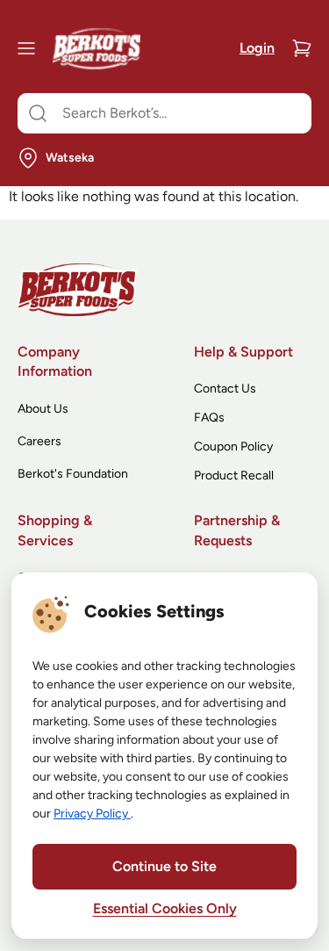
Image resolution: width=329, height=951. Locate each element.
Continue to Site (164, 866)
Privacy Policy (92, 813)
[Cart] (301, 48)
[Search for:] (164, 113)
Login (257, 48)
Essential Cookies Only (165, 908)
